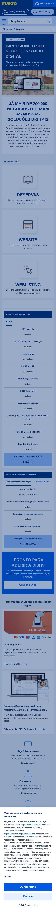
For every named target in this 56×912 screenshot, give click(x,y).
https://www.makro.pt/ (31, 825)
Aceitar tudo (28, 887)
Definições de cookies (28, 905)
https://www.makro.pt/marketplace (19, 834)
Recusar (28, 896)
